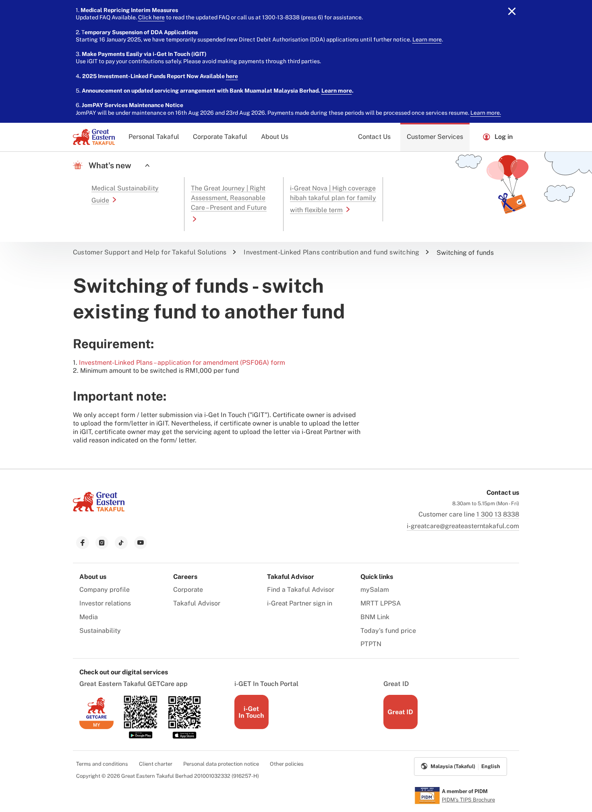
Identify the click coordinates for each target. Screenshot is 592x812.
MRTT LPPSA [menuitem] (380, 603)
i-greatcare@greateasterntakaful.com (463, 526)
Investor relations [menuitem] (105, 603)
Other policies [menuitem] (287, 764)
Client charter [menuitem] (155, 764)
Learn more (427, 39)
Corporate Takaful (220, 136)
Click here (151, 17)
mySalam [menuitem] (374, 589)
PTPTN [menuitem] (370, 644)
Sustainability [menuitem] (100, 630)
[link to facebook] (82, 542)
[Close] (512, 11)
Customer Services (435, 136)
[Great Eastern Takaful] (94, 136)
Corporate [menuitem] (188, 589)
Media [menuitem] (88, 617)
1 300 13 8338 (497, 514)
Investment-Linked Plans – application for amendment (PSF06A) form (182, 362)
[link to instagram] (101, 542)
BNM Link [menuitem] (374, 617)
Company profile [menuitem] (104, 589)
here (232, 76)
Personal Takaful (153, 136)
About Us (274, 136)
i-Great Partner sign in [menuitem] (299, 603)
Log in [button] (504, 136)
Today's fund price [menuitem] (388, 630)
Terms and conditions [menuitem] (102, 764)
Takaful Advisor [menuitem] (196, 603)
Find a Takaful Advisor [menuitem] (300, 589)
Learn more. (485, 113)
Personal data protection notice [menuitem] (221, 764)
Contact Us (374, 136)
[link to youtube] (140, 542)
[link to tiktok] (121, 542)
